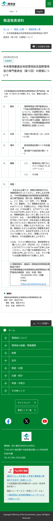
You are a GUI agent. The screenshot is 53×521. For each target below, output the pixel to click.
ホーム (6, 29)
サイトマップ (24, 402)
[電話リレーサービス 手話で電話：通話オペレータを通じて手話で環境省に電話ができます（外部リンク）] (26, 471)
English (39, 11)
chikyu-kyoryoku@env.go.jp (33, 283)
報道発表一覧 (35, 29)
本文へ (12, 11)
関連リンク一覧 (25, 410)
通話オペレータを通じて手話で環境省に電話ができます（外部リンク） (25, 477)
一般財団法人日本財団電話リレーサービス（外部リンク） (25, 496)
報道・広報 (19, 29)
